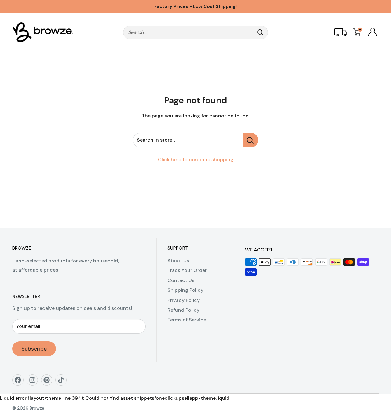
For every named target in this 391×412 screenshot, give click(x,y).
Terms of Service (186, 320)
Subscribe (34, 348)
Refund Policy (183, 310)
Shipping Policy (185, 290)
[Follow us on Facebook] (20, 382)
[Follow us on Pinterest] (48, 382)
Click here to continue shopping (195, 159)
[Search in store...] (250, 140)
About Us (178, 260)
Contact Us (180, 280)
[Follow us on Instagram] (34, 382)
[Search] (260, 32)
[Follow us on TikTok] (63, 382)
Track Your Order (187, 270)
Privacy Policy (183, 300)
